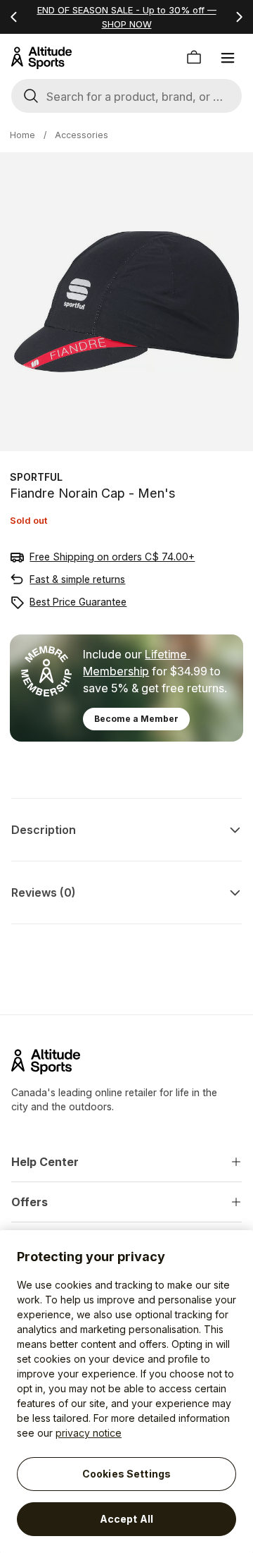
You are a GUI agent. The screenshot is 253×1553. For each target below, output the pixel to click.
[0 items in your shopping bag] (194, 58)
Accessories (81, 135)
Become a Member (136, 718)
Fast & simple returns (77, 579)
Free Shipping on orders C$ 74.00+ (112, 557)
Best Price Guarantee (78, 602)
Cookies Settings (126, 1474)
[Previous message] (14, 17)
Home (22, 135)
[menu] (228, 58)
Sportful (36, 477)
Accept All (126, 1519)
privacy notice (89, 1433)
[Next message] (239, 17)
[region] (126, 1391)
